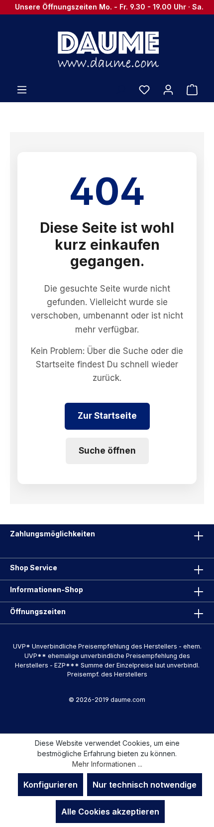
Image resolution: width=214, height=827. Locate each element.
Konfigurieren (50, 785)
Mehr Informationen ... (107, 764)
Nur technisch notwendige (145, 785)
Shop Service (33, 567)
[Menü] (22, 89)
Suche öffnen (107, 451)
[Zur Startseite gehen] (107, 48)
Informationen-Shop (46, 589)
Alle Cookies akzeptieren (110, 812)
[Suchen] (120, 89)
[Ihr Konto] (168, 89)
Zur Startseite (107, 416)
